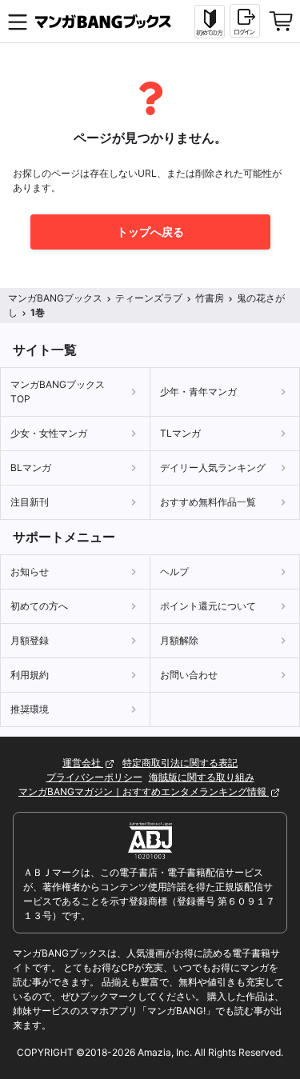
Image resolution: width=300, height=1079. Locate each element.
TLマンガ (180, 433)
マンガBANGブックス (55, 298)
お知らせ (29, 571)
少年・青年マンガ (198, 392)
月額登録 (29, 640)
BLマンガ (30, 468)
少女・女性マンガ (48, 433)
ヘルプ (174, 571)
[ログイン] (245, 21)
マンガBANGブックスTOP (57, 391)
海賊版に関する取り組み (201, 777)
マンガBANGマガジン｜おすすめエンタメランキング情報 (143, 791)
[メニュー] (17, 21)
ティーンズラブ (148, 298)
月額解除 (179, 640)
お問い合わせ (189, 675)
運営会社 (82, 763)
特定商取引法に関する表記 (180, 763)
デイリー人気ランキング (213, 468)
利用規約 (29, 675)
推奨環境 (29, 709)
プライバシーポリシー (94, 777)
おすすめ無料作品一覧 (208, 502)
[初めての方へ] (210, 21)
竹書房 (209, 298)
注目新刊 (29, 502)
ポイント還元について (208, 606)
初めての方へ (39, 606)
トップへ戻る (150, 231)
